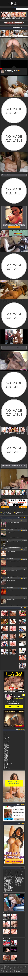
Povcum (5, 731)
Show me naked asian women (22, 654)
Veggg (5, 765)
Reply (23, 520)
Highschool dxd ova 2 (18, 880)
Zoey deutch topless (12, 646)
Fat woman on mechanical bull (13, 624)
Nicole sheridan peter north (18, 497)
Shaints (2, 519)
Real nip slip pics (23, 18)
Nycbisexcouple (6, 741)
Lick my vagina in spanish (8, 875)
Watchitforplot (6, 745)
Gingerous (3, 577)
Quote (26, 520)
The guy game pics (7, 885)
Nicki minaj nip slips (13, 960)
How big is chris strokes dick (9, 876)
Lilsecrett (5, 743)
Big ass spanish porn (7, 884)
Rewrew (5, 757)
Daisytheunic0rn (7, 767)
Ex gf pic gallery (22, 497)
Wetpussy (5, 748)
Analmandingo (6, 737)
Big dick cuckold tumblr (8, 879)
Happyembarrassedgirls (8, 763)
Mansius (2, 587)
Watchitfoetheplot (7, 762)
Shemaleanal (6, 759)
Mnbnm (5, 740)
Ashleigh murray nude (7, 880)
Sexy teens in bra (21, 631)
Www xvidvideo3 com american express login (18, 874)
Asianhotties (6, 764)
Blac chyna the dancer (13, 945)
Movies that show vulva (8, 889)
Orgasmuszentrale (7, 738)
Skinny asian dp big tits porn (19, 878)
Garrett (2, 558)
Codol (2, 539)
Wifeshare (6, 742)
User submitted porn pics (8, 881)
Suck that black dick (18, 882)
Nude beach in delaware (23, 433)
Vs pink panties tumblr (18, 879)
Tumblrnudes (6, 736)
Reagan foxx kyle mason (14, 919)
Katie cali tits (13, 432)
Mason (2, 548)
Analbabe (5, 746)
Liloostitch (6, 744)
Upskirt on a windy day (19, 871)
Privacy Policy (9, 971)
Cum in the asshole (18, 885)
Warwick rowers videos (18, 18)
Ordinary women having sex (13, 617)
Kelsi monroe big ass (12, 639)
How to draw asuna (12, 654)
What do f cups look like (19, 870)
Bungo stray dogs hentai (8, 888)
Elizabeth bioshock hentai (19, 881)
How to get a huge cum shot (13, 497)
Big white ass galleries (4, 497)
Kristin (2, 568)
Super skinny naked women (8, 874)
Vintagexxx (6, 760)
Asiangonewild (6, 747)
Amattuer (5, 749)
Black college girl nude (14, 927)
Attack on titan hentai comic (8, 882)
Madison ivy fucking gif (4, 646)
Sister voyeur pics (5, 919)
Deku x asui (17, 884)
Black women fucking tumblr (4, 632)
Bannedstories (6, 751)
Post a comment (3, 517)
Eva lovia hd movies (4, 18)
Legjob (5, 766)
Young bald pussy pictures (8, 872)
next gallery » (23, 507)
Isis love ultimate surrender (3, 624)
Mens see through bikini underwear (6, 953)
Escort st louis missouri (8, 871)
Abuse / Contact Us (4, 971)
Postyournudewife (7, 768)
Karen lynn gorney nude (22, 668)
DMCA (19, 971)
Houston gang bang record (8, 887)
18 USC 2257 (15, 971)
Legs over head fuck (7, 886)
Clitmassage (6, 756)
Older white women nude (8, 18)
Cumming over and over (8, 497)
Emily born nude (17, 875)
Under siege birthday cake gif (4, 617)
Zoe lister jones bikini (6, 960)
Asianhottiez (6, 755)
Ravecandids (6, 514)
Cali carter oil (17, 876)
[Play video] (14, 75)
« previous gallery (5, 507)
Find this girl (14, 226)
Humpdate (6, 752)
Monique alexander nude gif (4, 654)
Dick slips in (11, 631)
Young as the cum (7, 873)
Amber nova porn (4, 433)
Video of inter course (7, 883)
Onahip (5, 758)
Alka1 (5, 732)
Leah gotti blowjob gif (7, 870)
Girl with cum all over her (19, 877)
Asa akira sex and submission (3, 639)
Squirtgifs (5, 761)
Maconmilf (6, 753)
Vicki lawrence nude (6, 945)
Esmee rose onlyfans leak (6, 927)
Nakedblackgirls (7, 754)
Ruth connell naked (18, 872)
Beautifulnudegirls (7, 739)
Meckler (2, 529)
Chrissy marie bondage (13, 18)
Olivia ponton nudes (8, 433)
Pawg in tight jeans (18, 883)
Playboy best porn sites (18, 433)
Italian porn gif (21, 616)
